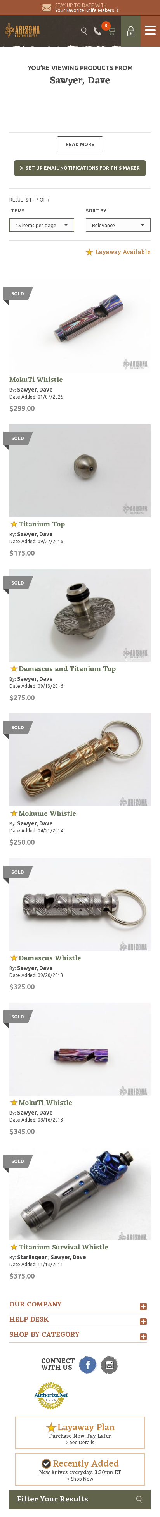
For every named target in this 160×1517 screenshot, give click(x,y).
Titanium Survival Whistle (63, 1247)
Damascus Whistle (50, 958)
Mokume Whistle (47, 814)
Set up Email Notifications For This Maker (83, 168)
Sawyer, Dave (35, 390)
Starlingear (32, 1257)
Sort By (96, 210)
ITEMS (16, 210)
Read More (80, 144)
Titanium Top (42, 524)
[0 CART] (111, 31)
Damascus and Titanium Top (67, 669)
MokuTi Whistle (36, 380)
